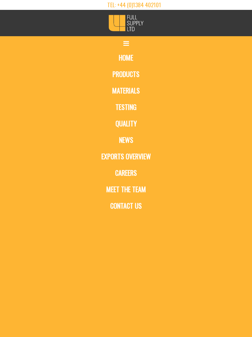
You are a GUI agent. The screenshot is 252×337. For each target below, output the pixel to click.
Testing (126, 107)
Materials (126, 90)
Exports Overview (126, 156)
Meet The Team (126, 189)
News (126, 140)
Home (126, 58)
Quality (126, 123)
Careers (126, 173)
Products (126, 74)
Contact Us (126, 206)
